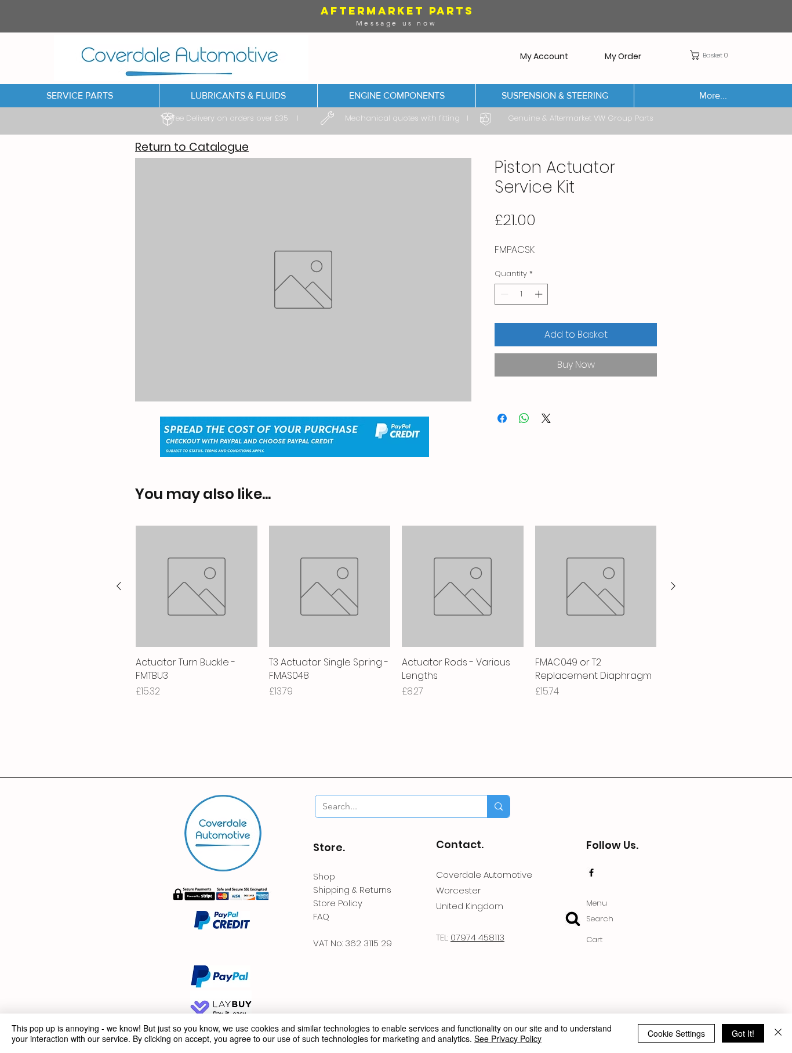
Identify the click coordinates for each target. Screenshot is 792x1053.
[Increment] (540, 294)
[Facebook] (591, 872)
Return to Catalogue (192, 147)
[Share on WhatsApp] (524, 418)
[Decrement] (503, 294)
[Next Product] (673, 586)
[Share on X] (546, 418)
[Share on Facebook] (502, 418)
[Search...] (498, 806)
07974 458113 (477, 937)
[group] (396, 618)
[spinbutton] (521, 294)
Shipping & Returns (352, 890)
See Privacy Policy (508, 1038)
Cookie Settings (676, 1033)
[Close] (778, 1033)
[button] (711, 55)
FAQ (321, 916)
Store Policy (337, 903)
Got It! (743, 1033)
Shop (324, 876)
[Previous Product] (119, 586)
